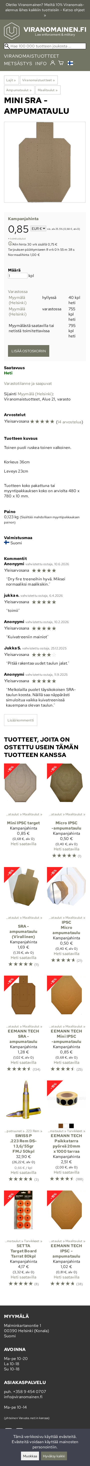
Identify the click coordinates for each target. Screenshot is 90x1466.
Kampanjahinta (23, 218)
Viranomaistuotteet (38, 80)
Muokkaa (30, 1456)
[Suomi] (71, 63)
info (41, 63)
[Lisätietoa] (10, 244)
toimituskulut (18, 238)
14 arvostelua (70, 422)
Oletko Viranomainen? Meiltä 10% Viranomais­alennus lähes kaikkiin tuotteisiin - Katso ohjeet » (45, 9)
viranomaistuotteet (31, 56)
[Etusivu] (45, 38)
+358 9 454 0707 (29, 1391)
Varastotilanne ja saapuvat (28, 383)
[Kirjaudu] (52, 63)
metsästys (18, 63)
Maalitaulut (48, 90)
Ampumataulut (19, 90)
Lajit (11, 80)
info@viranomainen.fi (23, 1396)
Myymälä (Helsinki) (17, 300)
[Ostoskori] (61, 63)
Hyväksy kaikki (54, 1456)
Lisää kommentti (21, 720)
